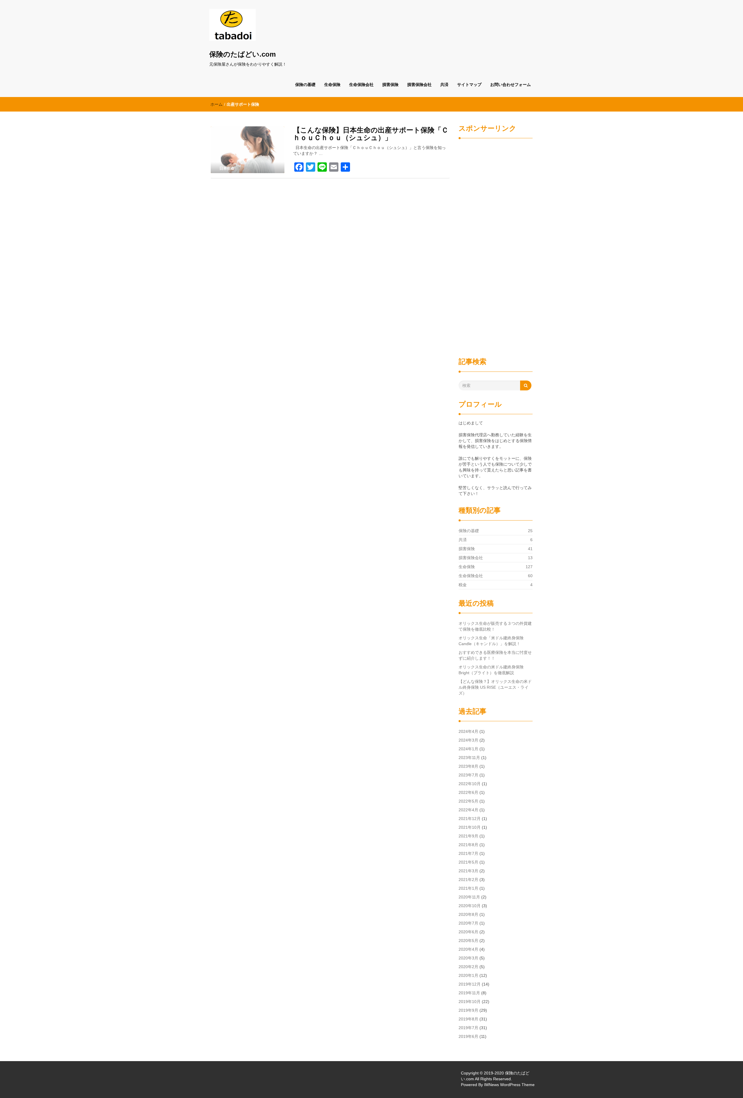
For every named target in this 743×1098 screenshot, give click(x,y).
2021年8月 (468, 844)
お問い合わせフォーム (510, 84)
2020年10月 (470, 905)
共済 (444, 84)
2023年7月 (468, 775)
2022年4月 (468, 810)
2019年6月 (468, 1036)
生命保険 (332, 84)
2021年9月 (468, 836)
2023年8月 (468, 766)
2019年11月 (469, 993)
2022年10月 (470, 783)
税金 (463, 584)
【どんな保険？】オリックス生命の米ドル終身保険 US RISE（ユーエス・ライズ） (495, 687)
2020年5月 (468, 940)
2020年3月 (468, 958)
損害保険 (390, 84)
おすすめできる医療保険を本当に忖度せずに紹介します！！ (495, 655)
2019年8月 (468, 1019)
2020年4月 (468, 949)
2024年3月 (468, 740)
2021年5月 (468, 862)
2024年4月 (468, 731)
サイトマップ (469, 84)
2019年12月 (470, 984)
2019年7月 (468, 1027)
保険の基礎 (305, 84)
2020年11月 (469, 897)
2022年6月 (468, 792)
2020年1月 (468, 975)
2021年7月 (468, 853)
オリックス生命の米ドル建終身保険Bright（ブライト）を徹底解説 (491, 670)
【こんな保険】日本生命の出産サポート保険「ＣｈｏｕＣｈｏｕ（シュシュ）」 (370, 133)
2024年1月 (468, 749)
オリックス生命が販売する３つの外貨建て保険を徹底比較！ (495, 626)
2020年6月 (468, 932)
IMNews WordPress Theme (509, 1084)
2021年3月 (468, 871)
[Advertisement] (496, 243)
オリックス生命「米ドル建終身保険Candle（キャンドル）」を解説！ (491, 641)
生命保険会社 (361, 84)
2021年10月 (470, 827)
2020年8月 (468, 914)
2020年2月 (468, 966)
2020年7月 (468, 923)
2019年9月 (468, 1010)
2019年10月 (470, 1001)
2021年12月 (470, 818)
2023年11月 (469, 757)
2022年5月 (468, 801)
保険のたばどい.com (242, 54)
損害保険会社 (419, 84)
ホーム (216, 104)
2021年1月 (468, 888)
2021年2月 (468, 879)
